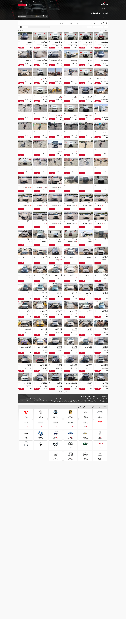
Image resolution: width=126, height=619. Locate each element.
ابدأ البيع (38, 1)
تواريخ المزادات (42, 1)
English (20, 1)
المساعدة (33, 1)
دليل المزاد (88, 17)
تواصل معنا (25, 1)
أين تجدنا (29, 1)
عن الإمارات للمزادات (49, 1)
